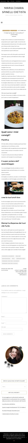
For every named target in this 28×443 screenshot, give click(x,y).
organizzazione (6, 258)
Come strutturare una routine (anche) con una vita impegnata (21, 271)
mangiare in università (8, 256)
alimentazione (6, 30)
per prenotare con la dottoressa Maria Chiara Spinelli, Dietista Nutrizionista (13, 7)
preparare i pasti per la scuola (9, 263)
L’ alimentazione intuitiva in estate (10, 414)
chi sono (12, 1)
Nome (3, 316)
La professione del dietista (8, 404)
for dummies (14, 30)
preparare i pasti (20, 258)
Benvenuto (3, 1)
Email (3, 323)
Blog (8, 1)
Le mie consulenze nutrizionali (8, 3)
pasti (13, 258)
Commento (4, 296)
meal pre (18, 256)
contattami (18, 1)
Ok (14, 440)
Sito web (3, 327)
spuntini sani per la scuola (7, 269)
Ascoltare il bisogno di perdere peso (11, 410)
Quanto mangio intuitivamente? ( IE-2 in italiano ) (14, 407)
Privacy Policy (4, 11)
